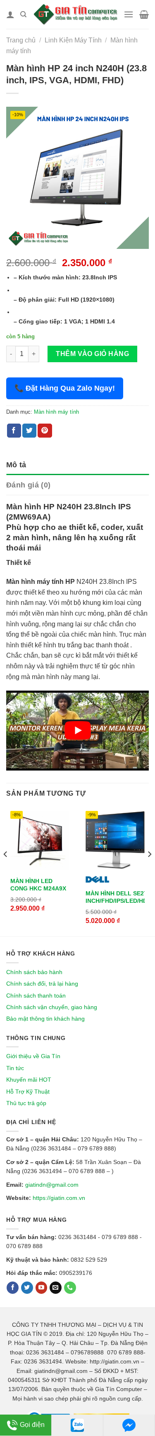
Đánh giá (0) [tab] (28, 485)
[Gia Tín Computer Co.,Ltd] (75, 14)
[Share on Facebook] (14, 431)
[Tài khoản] (10, 14)
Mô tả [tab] (16, 465)
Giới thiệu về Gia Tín (33, 1056)
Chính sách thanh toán (36, 995)
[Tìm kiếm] (23, 14)
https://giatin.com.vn (59, 1198)
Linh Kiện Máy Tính (73, 40)
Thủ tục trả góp (26, 1103)
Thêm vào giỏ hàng (92, 353)
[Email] (56, 1287)
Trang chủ (21, 40)
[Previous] (6, 870)
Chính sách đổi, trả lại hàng (42, 983)
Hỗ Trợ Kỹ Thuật (28, 1091)
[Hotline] (70, 1287)
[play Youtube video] (77, 731)
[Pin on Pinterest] (45, 431)
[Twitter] (27, 1287)
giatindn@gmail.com (52, 1184)
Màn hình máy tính (56, 412)
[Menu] (129, 14)
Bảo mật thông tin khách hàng (45, 1018)
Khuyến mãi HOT (28, 1079)
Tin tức (15, 1068)
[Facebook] (13, 1287)
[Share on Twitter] (29, 431)
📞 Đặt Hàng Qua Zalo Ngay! (64, 388)
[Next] (149, 870)
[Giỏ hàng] (144, 14)
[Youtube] (42, 1287)
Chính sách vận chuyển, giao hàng (51, 1007)
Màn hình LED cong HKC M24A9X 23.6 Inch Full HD (38, 888)
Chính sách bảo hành (34, 972)
